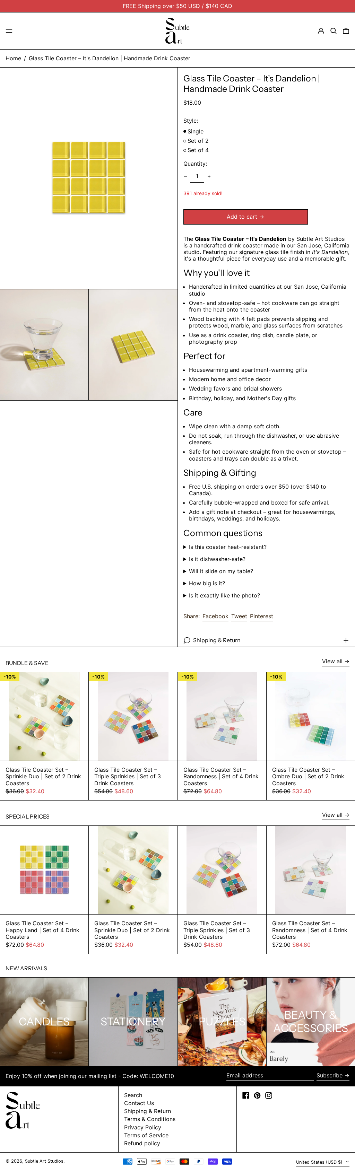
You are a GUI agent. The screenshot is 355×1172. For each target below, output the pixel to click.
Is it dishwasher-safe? (217, 559)
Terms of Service (146, 1135)
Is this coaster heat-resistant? (228, 547)
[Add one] (209, 176)
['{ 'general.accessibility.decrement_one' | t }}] (185, 176)
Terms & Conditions (149, 1119)
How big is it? (207, 583)
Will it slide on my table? (221, 571)
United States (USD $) (320, 1162)
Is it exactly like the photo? (224, 595)
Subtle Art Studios (44, 1161)
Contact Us (139, 1103)
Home (13, 58)
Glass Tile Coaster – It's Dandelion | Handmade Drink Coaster (109, 58)
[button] (333, 31)
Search (133, 1095)
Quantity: (195, 163)
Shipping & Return (147, 1111)
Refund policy (142, 1143)
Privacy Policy (142, 1127)
